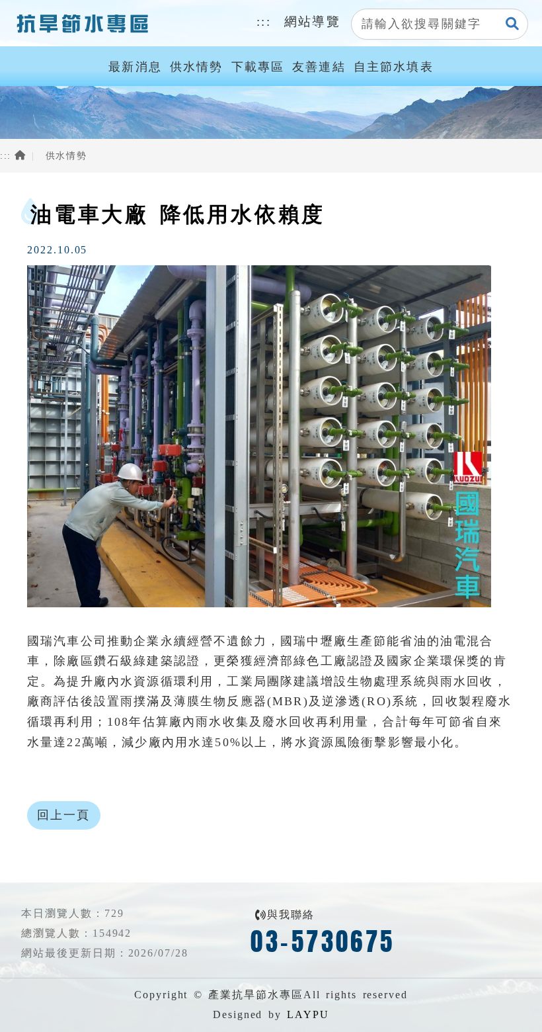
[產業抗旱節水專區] (82, 23)
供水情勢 (196, 66)
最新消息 (135, 66)
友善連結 (319, 66)
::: (263, 21)
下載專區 (258, 66)
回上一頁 (64, 815)
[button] (513, 24)
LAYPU (308, 1015)
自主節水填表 (394, 66)
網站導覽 (312, 21)
